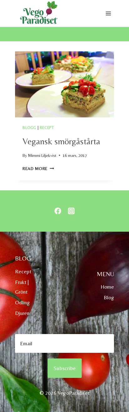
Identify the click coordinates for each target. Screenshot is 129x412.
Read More (38, 168)
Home (107, 287)
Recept (47, 128)
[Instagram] (71, 211)
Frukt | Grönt (22, 287)
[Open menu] (108, 13)
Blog (109, 297)
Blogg (29, 128)
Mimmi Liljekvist (42, 155)
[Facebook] (57, 211)
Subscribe (65, 368)
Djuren (22, 313)
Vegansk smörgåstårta (61, 141)
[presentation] (64, 84)
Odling (22, 302)
